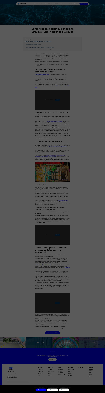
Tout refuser (52, 389)
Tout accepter (41, 389)
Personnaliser (64, 389)
